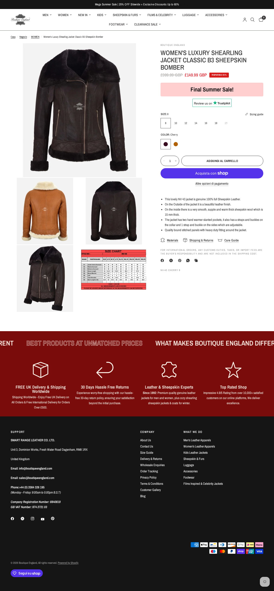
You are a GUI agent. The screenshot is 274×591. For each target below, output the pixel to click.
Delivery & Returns (151, 458)
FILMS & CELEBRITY (160, 15)
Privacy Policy (148, 477)
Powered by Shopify (68, 563)
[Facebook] (163, 260)
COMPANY (147, 431)
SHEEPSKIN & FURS (125, 15)
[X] (171, 260)
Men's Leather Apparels (197, 440)
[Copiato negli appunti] (197, 260)
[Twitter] (25, 518)
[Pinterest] (180, 260)
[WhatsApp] (188, 260)
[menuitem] (47, 15)
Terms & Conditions (151, 483)
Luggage (188, 465)
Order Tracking (149, 471)
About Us (145, 440)
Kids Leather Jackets (195, 452)
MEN (45, 15)
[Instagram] (35, 518)
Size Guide (146, 452)
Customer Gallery (150, 490)
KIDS (100, 15)
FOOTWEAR (117, 24)
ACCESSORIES (214, 15)
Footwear (188, 477)
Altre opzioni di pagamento (211, 183)
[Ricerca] (252, 19)
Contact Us (146, 446)
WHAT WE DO (193, 431)
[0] (260, 19)
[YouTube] (45, 519)
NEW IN (83, 15)
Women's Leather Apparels (199, 446)
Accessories (190, 471)
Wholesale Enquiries (152, 465)
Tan (176, 144)
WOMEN (63, 15)
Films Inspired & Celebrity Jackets (203, 483)
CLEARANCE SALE (146, 24)
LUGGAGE (189, 15)
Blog (143, 496)
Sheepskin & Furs (193, 458)
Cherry (166, 144)
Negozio (23, 37)
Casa (13, 37)
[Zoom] (139, 52)
